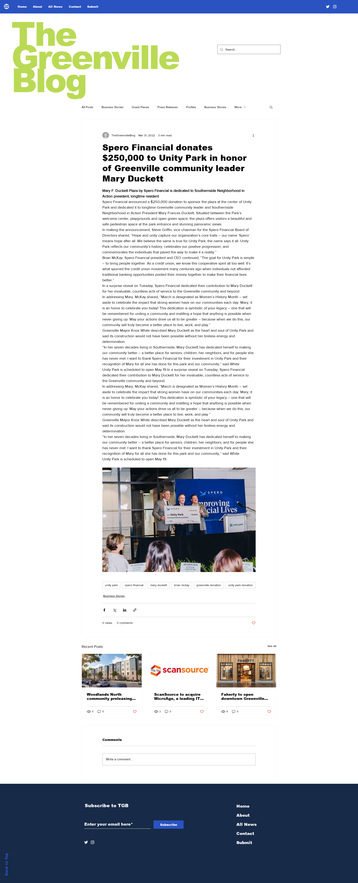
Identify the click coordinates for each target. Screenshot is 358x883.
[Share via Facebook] (104, 610)
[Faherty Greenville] (246, 670)
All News (246, 824)
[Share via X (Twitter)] (114, 610)
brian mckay (181, 585)
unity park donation (240, 585)
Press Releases (167, 107)
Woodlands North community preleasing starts (109, 696)
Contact (245, 833)
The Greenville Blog (95, 57)
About (243, 815)
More (238, 107)
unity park (111, 585)
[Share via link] (135, 610)
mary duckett (158, 585)
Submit (244, 842)
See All (271, 646)
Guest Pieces (140, 107)
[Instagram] (335, 6)
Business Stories (112, 107)
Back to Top (6, 864)
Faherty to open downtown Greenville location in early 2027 (243, 696)
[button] (271, 107)
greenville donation (208, 585)
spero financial (134, 585)
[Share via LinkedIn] (125, 610)
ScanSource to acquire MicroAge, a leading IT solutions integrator (177, 696)
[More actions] (253, 135)
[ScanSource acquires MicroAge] (179, 670)
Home (242, 806)
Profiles (191, 107)
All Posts (87, 107)
